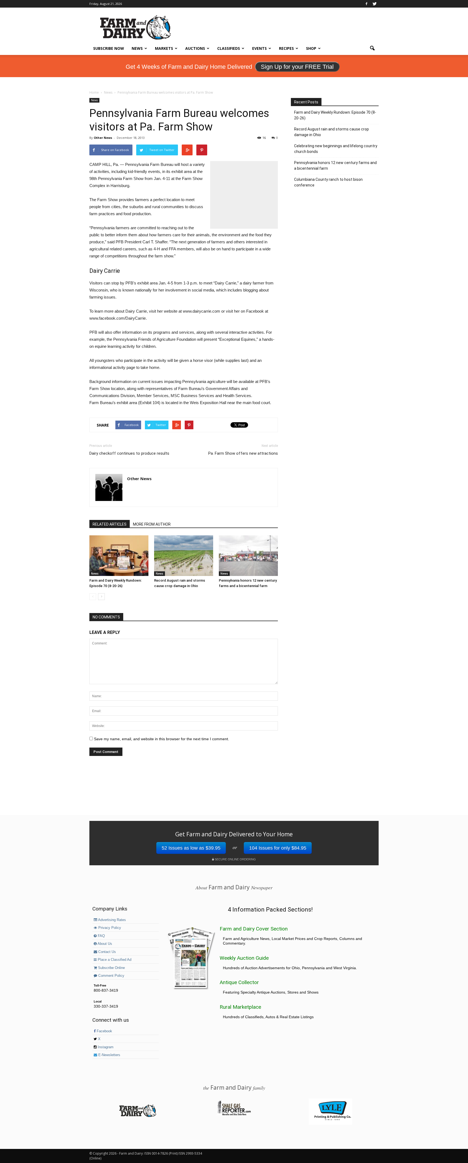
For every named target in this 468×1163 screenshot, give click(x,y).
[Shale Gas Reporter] (234, 1114)
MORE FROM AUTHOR (152, 524)
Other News (103, 138)
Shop (311, 48)
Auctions (195, 48)
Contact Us (106, 952)
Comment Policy (110, 976)
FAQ (101, 936)
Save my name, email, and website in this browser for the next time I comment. (161, 739)
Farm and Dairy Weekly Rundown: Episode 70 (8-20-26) (335, 115)
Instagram (105, 1047)
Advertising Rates (111, 920)
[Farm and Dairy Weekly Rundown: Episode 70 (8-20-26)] (118, 555)
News (137, 48)
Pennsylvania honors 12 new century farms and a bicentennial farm (335, 165)
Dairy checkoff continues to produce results (129, 453)
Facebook (104, 1031)
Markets (164, 48)
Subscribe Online (111, 968)
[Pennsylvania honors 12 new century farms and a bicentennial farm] (248, 555)
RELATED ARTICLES (109, 524)
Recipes (286, 48)
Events (259, 48)
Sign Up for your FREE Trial (297, 66)
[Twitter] (374, 4)
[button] (372, 48)
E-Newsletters (108, 1055)
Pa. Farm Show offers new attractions (243, 453)
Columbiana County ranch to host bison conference (328, 182)
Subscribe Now (108, 48)
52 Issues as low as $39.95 (191, 848)
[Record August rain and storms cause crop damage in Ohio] (183, 555)
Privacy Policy (109, 928)
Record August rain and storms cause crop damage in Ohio (331, 132)
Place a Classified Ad (114, 960)
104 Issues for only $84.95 (277, 848)
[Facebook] (366, 4)
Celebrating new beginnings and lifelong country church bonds (335, 149)
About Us (104, 944)
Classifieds (228, 48)
